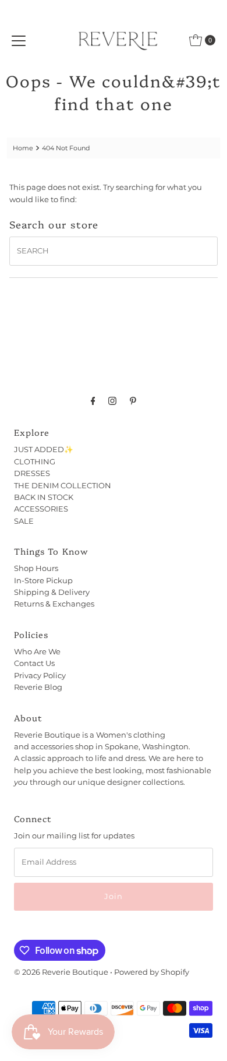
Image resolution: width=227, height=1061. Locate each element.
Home (23, 148)
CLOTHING (34, 461)
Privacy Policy (40, 675)
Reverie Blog (38, 687)
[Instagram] (112, 401)
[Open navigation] (18, 40)
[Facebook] (93, 401)
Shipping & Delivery (52, 592)
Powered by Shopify (151, 972)
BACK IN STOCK (43, 497)
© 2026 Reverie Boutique (61, 972)
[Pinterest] (133, 401)
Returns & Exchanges (54, 604)
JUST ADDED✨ (43, 449)
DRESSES (32, 473)
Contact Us (34, 663)
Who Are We (37, 651)
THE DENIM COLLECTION (62, 485)
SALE (24, 521)
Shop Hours (36, 568)
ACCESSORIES (41, 509)
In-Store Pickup (43, 580)
